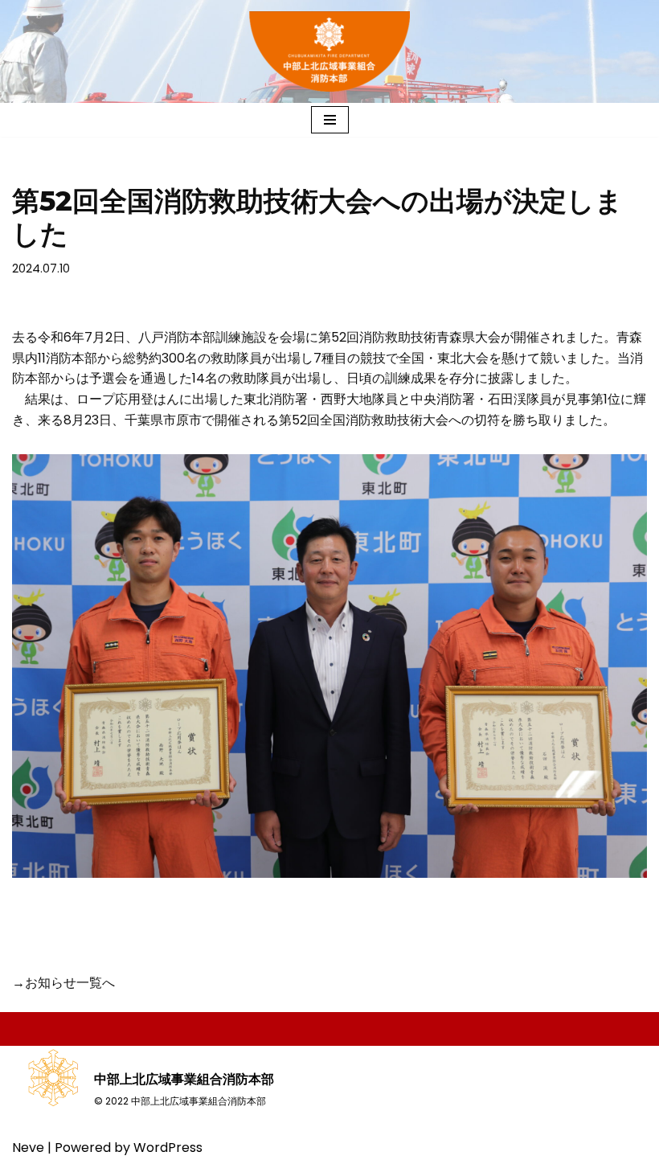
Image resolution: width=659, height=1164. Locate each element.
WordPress (168, 1147)
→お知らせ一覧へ (63, 982)
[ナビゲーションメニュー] (330, 119)
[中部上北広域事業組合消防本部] (329, 51)
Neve (28, 1147)
